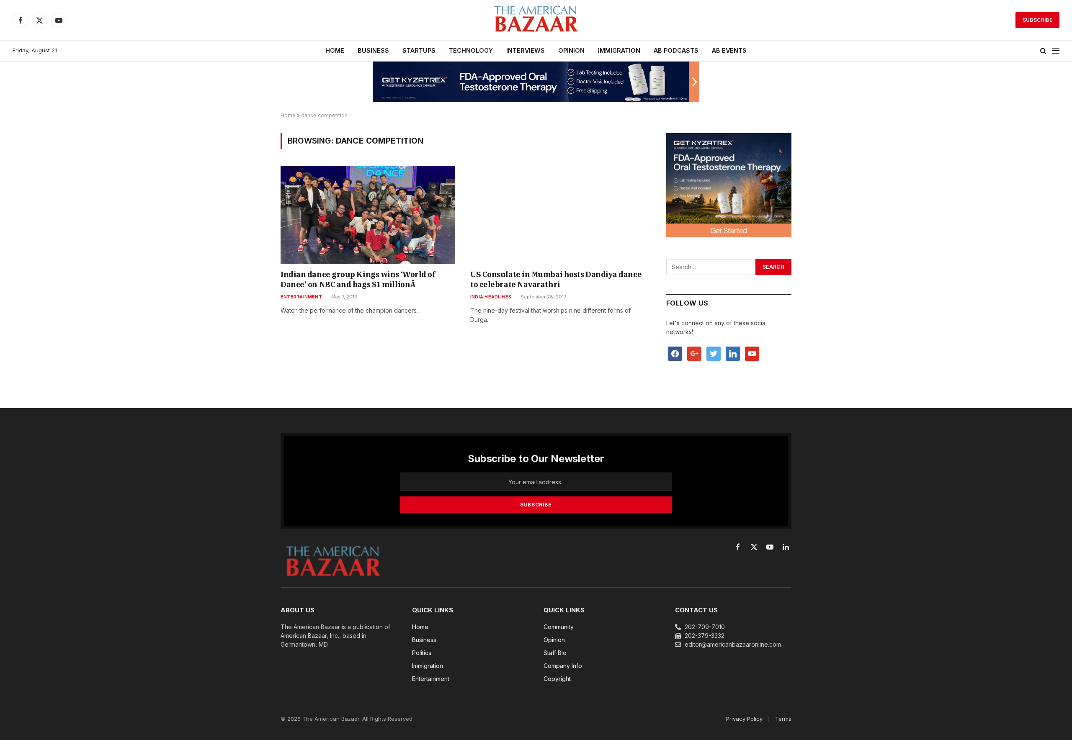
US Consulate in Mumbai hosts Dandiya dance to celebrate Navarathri (556, 279)
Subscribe (1037, 20)
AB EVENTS (729, 50)
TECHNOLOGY (471, 50)
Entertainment (301, 297)
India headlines (490, 297)
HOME (334, 50)
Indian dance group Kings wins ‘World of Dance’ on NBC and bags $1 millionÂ (358, 279)
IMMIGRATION (619, 50)
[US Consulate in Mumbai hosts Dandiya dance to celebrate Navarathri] (557, 215)
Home (288, 115)
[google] (694, 353)
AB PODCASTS (676, 50)
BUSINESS (373, 50)
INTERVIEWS (525, 50)
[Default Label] (733, 353)
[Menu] (1055, 50)
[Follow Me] (713, 353)
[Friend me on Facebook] (675, 353)
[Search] (1043, 50)
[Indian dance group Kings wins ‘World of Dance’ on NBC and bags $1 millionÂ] (368, 215)
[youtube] (752, 353)
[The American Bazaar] (536, 20)
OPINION (571, 50)
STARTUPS (419, 50)
